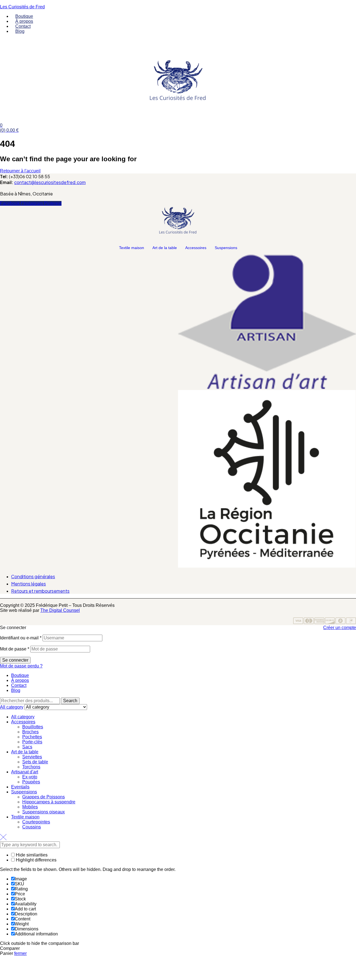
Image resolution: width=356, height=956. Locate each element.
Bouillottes (32, 726)
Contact (18, 685)
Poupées (31, 781)
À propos (20, 680)
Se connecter (15, 660)
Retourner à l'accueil (20, 170)
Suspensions (226, 247)
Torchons (31, 766)
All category (22, 716)
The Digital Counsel (60, 610)
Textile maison (131, 247)
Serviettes (32, 756)
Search (70, 700)
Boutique (20, 675)
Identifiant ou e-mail (20, 637)
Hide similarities (31, 855)
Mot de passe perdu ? (21, 666)
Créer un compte (339, 627)
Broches (30, 731)
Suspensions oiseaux (43, 812)
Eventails (20, 786)
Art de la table (164, 247)
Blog (15, 690)
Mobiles (30, 806)
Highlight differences (35, 860)
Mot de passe (14, 649)
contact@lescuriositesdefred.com (50, 182)
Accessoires (195, 247)
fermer (20, 953)
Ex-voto (29, 776)
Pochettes (32, 736)
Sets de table (35, 761)
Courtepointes (36, 822)
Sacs (27, 746)
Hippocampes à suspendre (48, 801)
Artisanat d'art (24, 771)
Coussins (31, 827)
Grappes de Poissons (43, 796)
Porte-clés (32, 741)
